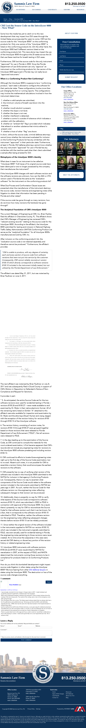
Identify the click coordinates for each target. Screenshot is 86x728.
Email (20, 626)
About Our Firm (70, 695)
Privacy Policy (31, 709)
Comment (4, 630)
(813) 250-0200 (68, 97)
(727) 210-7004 (68, 120)
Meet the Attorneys (71, 175)
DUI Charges (36, 9)
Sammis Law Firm (26, 4)
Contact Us (55, 697)
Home (54, 692)
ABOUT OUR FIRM (71, 33)
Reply (48, 582)
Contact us (20, 14)
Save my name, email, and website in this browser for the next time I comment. (24, 637)
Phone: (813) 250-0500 (13, 698)
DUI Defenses (20, 9)
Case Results (55, 695)
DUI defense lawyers (37, 570)
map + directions (68, 99)
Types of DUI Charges (58, 694)
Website (38, 626)
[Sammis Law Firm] (7, 7)
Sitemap (38, 709)
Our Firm (67, 9)
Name (3, 626)
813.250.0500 (75, 3)
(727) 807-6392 (68, 109)
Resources (68, 692)
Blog (67, 697)
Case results (52, 9)
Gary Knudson (13, 585)
